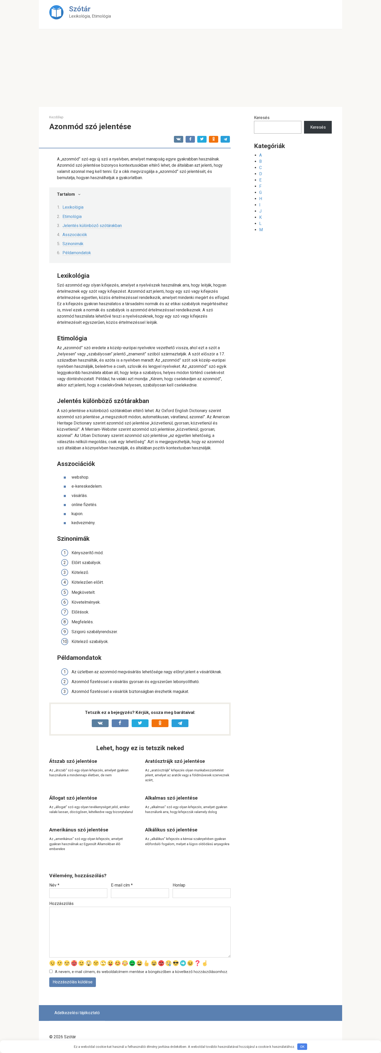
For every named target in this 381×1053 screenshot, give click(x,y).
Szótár (79, 9)
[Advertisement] (190, 68)
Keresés (262, 117)
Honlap (179, 885)
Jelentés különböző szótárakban (92, 225)
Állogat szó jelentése (73, 798)
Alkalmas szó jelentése (171, 798)
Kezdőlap (56, 117)
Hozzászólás (61, 903)
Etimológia (72, 216)
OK (302, 1047)
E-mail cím (122, 885)
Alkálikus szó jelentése (171, 830)
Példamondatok (76, 252)
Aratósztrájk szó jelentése (175, 761)
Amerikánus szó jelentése (78, 830)
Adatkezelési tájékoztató (77, 1012)
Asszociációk (74, 234)
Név (54, 885)
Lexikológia (72, 207)
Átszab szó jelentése (73, 761)
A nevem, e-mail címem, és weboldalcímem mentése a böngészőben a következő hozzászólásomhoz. (141, 972)
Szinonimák (72, 243)
